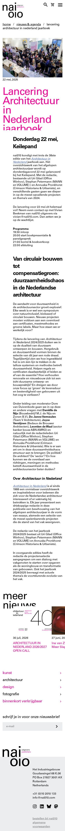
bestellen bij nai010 (45, 818)
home (7, 24)
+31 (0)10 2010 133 (44, 793)
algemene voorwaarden (41, 824)
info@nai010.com (44, 797)
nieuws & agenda (28, 24)
